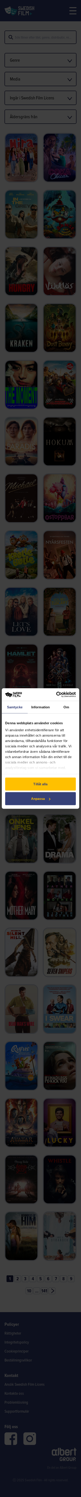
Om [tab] (66, 707)
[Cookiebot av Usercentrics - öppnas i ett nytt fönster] (57, 695)
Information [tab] (40, 707)
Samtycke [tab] (14, 707)
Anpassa (38, 799)
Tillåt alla (40, 784)
